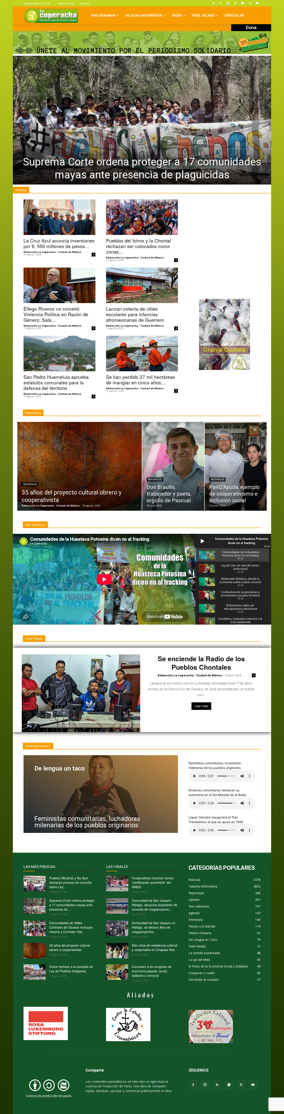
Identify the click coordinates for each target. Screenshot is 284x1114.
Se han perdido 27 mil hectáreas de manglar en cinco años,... (140, 379)
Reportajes (30, 484)
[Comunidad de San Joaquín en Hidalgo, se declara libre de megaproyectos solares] (117, 928)
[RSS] (235, 3)
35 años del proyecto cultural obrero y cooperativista (69, 947)
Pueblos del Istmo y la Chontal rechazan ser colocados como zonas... (138, 246)
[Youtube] (257, 3)
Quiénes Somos (66, 3)
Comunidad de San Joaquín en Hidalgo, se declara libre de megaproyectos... (154, 927)
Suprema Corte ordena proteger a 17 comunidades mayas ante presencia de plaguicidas (142, 168)
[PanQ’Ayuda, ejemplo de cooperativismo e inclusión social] (236, 466)
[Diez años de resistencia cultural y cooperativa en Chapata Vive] (117, 951)
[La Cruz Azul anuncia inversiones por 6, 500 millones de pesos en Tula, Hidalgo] (59, 217)
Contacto (84, 3)
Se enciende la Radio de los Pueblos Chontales (201, 663)
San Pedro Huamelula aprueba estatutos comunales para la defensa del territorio (56, 382)
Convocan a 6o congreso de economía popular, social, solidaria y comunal (152, 971)
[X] (250, 3)
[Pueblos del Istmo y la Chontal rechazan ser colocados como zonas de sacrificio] (142, 217)
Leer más (201, 706)
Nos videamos (103, 15)
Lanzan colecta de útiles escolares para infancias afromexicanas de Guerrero (135, 314)
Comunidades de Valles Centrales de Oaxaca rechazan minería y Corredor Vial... (71, 927)
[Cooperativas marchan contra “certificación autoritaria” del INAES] (117, 883)
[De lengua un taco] (101, 794)
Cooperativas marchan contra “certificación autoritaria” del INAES (153, 882)
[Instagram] (228, 3)
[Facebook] (220, 3)
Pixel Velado (203, 15)
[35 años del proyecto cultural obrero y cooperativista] (79, 466)
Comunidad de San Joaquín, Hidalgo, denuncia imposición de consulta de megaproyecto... (154, 904)
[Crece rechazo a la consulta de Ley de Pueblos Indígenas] (35, 972)
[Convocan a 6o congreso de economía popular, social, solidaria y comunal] (117, 972)
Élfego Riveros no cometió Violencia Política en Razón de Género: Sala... (56, 314)
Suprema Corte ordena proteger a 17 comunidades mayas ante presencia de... (72, 904)
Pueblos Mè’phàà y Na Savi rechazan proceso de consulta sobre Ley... (70, 882)
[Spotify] (242, 3)
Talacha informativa (143, 15)
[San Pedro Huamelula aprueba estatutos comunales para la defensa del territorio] (59, 353)
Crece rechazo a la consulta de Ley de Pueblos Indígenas (71, 968)
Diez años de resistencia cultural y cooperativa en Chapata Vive (154, 947)
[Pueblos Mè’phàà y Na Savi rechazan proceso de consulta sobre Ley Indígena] (35, 883)
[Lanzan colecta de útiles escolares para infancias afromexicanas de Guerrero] (142, 285)
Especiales (234, 15)
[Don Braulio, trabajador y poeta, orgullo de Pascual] (173, 466)
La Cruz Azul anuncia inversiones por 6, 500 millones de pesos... (59, 243)
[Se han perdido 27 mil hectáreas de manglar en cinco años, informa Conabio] (142, 353)
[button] (214, 3)
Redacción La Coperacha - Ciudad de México (52, 252)
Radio (177, 15)
